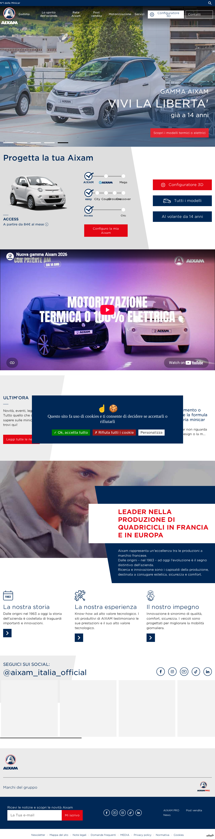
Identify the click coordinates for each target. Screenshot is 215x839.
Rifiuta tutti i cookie (115, 433)
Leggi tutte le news (21, 439)
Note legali (79, 834)
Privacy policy (142, 834)
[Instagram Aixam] (172, 672)
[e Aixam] (106, 179)
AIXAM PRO (171, 810)
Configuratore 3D (185, 184)
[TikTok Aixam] (196, 672)
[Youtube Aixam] (184, 672)
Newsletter (38, 834)
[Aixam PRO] (203, 787)
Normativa (162, 834)
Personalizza (151, 433)
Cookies (179, 834)
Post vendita (194, 810)
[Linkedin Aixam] (207, 672)
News (166, 815)
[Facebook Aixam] (160, 672)
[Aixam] (9, 15)
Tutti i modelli (187, 200)
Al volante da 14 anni (182, 216)
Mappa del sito (59, 834)
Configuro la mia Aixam (106, 230)
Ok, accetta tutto (72, 433)
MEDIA (124, 834)
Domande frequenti (103, 834)
